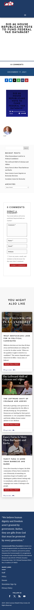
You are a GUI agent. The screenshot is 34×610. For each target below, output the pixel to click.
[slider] (22, 113)
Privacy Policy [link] (7, 588)
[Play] (10, 111)
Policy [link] (4, 576)
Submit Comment (18, 265)
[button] (25, 15)
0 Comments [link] (17, 64)
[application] (17, 112)
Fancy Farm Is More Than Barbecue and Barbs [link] (17, 466)
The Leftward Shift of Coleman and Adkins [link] (17, 403)
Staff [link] (3, 573)
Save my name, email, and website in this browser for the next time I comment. (16, 258)
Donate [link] (4, 580)
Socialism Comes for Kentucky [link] (15, 179)
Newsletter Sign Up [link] (9, 584)
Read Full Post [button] (12, 364)
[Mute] (19, 113)
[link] (9, 5)
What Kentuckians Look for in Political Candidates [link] (17, 342)
